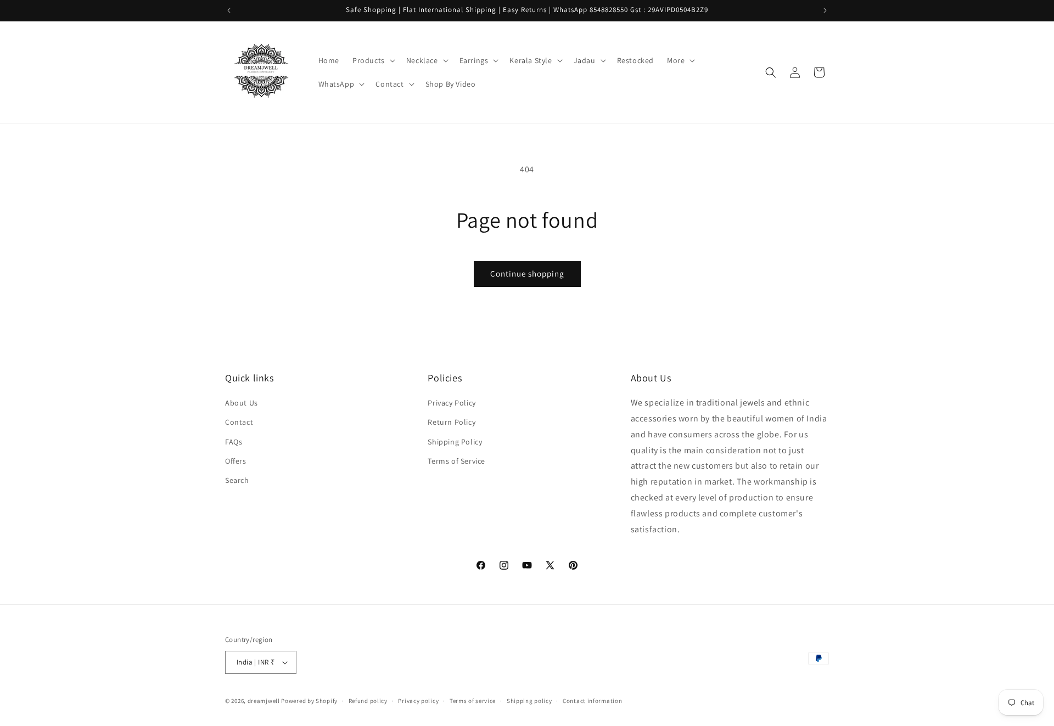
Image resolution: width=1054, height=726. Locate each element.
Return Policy (451, 422)
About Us (241, 403)
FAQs (233, 442)
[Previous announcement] (229, 10)
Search (237, 480)
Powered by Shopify (309, 701)
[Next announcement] (825, 10)
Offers (235, 461)
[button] (373, 60)
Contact (239, 422)
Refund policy (368, 701)
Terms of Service (456, 461)
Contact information (592, 701)
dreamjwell (264, 701)
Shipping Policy (455, 442)
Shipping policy (529, 701)
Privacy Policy (451, 403)
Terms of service (473, 701)
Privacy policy (418, 701)
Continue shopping (527, 273)
